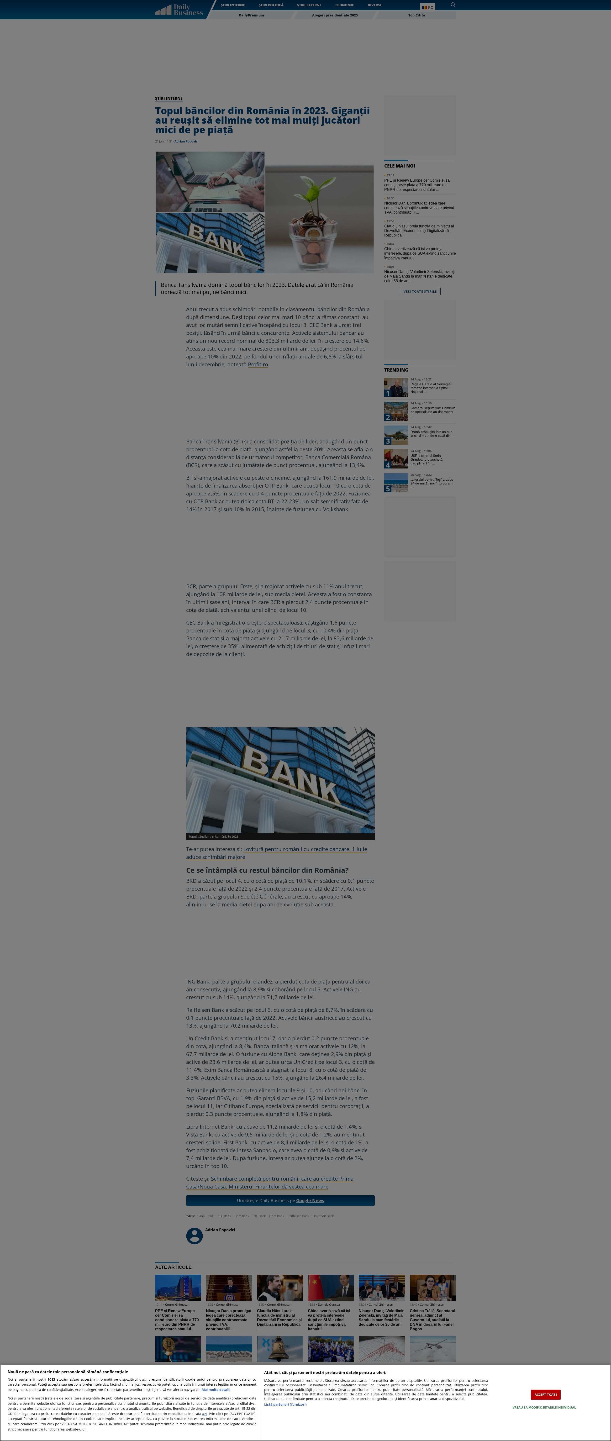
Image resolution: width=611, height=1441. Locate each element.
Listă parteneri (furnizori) (285, 1404)
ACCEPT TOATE (546, 1394)
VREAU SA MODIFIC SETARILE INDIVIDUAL (544, 1407)
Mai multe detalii (216, 1389)
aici (204, 1414)
